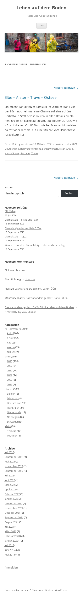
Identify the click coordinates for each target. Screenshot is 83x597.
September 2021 (14, 517)
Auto (10, 333)
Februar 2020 (12, 536)
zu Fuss (11, 352)
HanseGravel (12, 153)
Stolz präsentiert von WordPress (49, 590)
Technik (11, 435)
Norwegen (13, 417)
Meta (8, 426)
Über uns (19, 270)
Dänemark (13, 398)
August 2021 (12, 522)
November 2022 (14, 466)
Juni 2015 (10, 550)
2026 (9, 384)
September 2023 (14, 457)
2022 (9, 375)
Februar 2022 (12, 494)
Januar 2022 (11, 498)
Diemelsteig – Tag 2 (15, 236)
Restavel (25, 153)
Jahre (7, 356)
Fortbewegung (13, 328)
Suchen (9, 187)
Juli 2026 (9, 452)
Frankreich (13, 407)
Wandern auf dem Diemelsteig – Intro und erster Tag (35, 245)
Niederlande (14, 412)
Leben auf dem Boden (41, 8)
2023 (9, 379)
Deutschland (12, 148)
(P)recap (11, 431)
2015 (9, 361)
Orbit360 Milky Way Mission (20, 312)
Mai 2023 (10, 461)
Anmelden (11, 567)
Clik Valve (10, 211)
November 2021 (14, 508)
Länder (9, 389)
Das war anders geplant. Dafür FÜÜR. (35, 288)
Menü (41, 25)
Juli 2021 (9, 526)
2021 (74, 144)
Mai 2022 (10, 485)
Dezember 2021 (13, 503)
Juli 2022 (9, 475)
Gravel (69, 148)
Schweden (13, 421)
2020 (9, 366)
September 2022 (14, 471)
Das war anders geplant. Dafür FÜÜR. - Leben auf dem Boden (39, 307)
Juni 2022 (10, 480)
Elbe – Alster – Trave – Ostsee (31, 97)
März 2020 (10, 531)
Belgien (11, 393)
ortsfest (11, 338)
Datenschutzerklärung (17, 590)
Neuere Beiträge (66, 88)
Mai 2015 (10, 554)
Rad (22, 148)
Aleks (61, 144)
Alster (61, 148)
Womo (11, 347)
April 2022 (10, 489)
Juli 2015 (9, 545)
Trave (34, 153)
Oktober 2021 (12, 512)
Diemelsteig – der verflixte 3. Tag (23, 228)
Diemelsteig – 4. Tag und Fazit (21, 219)
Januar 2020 (11, 540)
